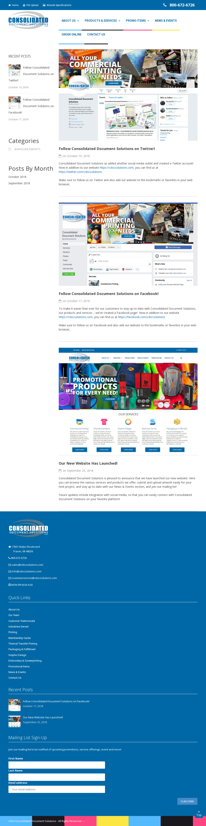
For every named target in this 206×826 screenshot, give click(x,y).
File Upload (31, 5)
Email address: (18, 782)
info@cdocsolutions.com (26, 571)
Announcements (27, 149)
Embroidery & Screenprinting (25, 660)
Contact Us (96, 34)
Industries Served (18, 626)
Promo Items (136, 20)
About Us (69, 20)
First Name (15, 758)
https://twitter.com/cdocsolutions (80, 172)
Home (15, 5)
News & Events (166, 20)
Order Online (71, 34)
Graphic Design (17, 655)
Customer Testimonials (21, 620)
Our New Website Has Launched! (88, 463)
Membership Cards (19, 638)
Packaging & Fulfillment (22, 649)
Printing (12, 632)
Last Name (15, 770)
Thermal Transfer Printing (22, 643)
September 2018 (19, 183)
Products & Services (101, 20)
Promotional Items (19, 666)
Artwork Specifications (58, 5)
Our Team (13, 615)
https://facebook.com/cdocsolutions (141, 317)
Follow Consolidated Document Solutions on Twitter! (107, 148)
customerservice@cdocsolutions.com (34, 578)
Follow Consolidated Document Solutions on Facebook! (109, 293)
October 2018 (17, 177)
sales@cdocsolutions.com (27, 565)
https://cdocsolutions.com (117, 167)
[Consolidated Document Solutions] (28, 20)
